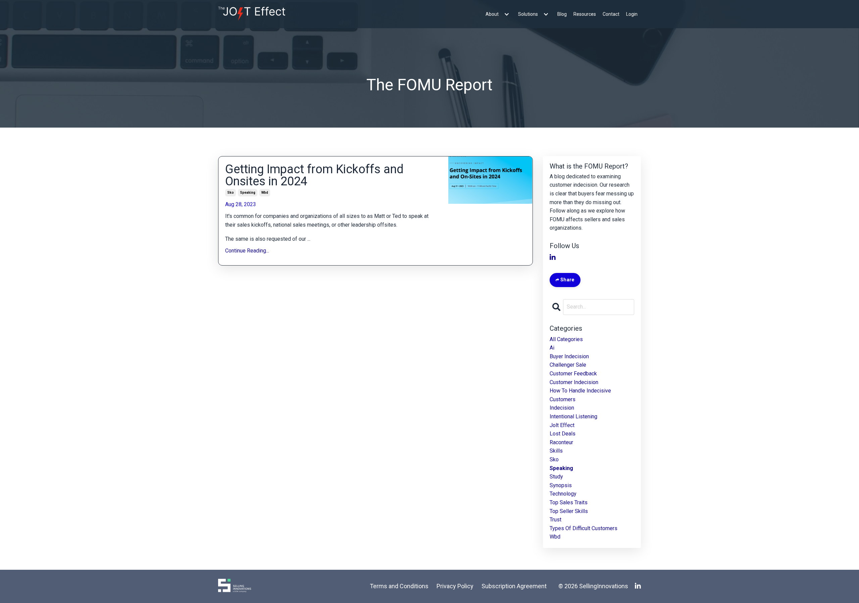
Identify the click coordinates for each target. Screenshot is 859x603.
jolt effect (562, 425)
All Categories (566, 339)
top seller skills (569, 511)
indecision (562, 408)
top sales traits (569, 502)
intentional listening (573, 416)
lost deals (562, 433)
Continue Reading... (247, 250)
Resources (584, 14)
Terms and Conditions (399, 586)
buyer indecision (569, 356)
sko (230, 192)
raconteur (561, 442)
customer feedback (573, 373)
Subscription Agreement (514, 586)
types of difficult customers (583, 528)
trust (555, 519)
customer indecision (574, 382)
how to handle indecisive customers (580, 395)
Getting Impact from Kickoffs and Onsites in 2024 (314, 175)
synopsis (561, 485)
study (556, 476)
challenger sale (568, 365)
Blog (562, 14)
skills (556, 451)
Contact (611, 14)
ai (552, 347)
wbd (264, 192)
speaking (247, 192)
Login (632, 14)
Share (567, 280)
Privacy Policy (455, 586)
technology (563, 494)
